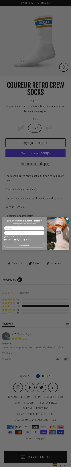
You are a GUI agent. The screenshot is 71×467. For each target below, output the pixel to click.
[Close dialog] (67, 219)
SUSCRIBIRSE (24, 245)
